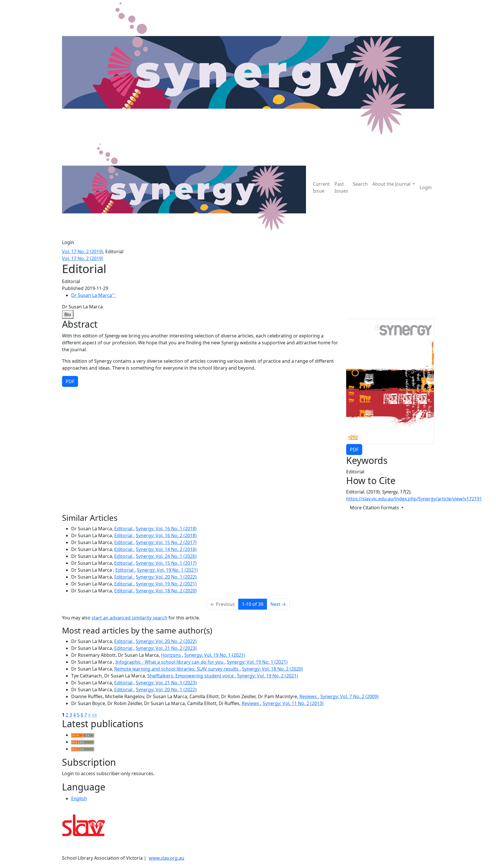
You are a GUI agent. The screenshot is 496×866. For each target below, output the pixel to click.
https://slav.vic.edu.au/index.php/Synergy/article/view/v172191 (414, 499)
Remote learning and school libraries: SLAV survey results (177, 669)
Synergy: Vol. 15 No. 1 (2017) (166, 563)
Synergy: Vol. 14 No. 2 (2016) (166, 549)
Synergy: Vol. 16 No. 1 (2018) (166, 528)
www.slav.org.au (166, 858)
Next (278, 604)
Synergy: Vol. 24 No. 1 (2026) (166, 556)
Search (360, 184)
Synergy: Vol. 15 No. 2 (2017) (166, 542)
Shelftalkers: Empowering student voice (191, 676)
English (79, 798)
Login (426, 187)
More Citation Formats (375, 507)
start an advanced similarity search (129, 618)
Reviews (308, 696)
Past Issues (341, 187)
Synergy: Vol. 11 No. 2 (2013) (293, 703)
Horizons (171, 655)
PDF (354, 449)
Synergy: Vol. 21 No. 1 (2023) (166, 682)
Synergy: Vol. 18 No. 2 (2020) (166, 590)
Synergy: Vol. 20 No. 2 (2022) (166, 641)
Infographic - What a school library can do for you (169, 662)
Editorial (123, 528)
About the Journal (392, 184)
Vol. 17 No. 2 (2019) (82, 251)
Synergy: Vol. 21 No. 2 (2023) (166, 648)
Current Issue (321, 187)
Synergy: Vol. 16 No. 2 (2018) (166, 535)
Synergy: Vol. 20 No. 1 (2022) (166, 577)
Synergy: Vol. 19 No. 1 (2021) (167, 570)
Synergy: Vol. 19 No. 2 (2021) (166, 584)
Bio (67, 314)
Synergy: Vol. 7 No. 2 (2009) (349, 696)
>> (94, 715)
